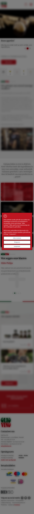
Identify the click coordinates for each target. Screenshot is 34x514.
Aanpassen (17, 246)
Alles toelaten (17, 238)
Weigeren (17, 242)
